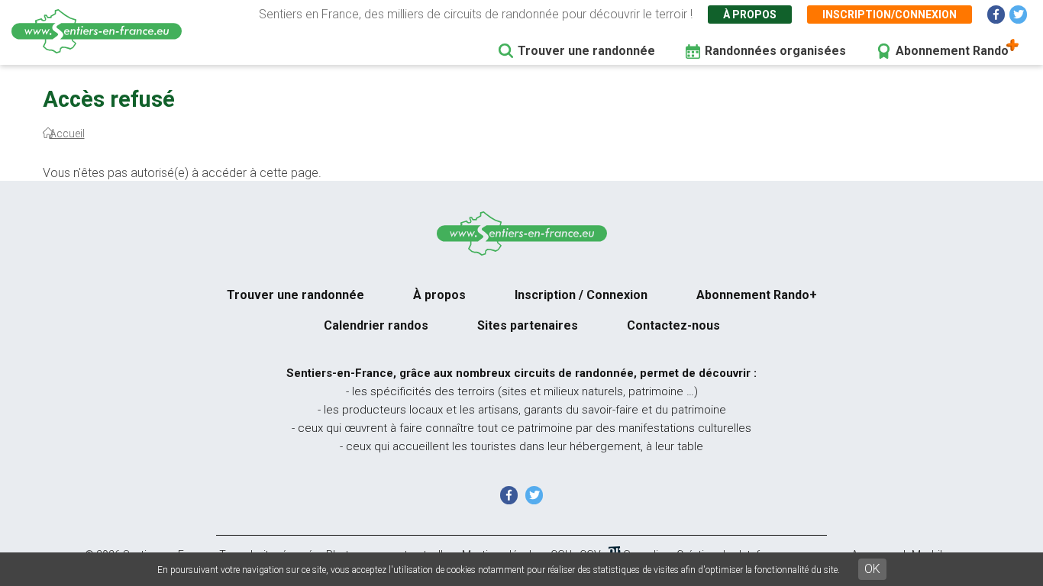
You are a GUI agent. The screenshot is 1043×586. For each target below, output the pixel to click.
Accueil (67, 133)
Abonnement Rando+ (756, 295)
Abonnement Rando (952, 50)
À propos (750, 14)
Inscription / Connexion (581, 295)
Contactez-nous (673, 325)
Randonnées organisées (775, 50)
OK (872, 569)
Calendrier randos (376, 325)
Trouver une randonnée (586, 50)
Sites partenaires (527, 325)
